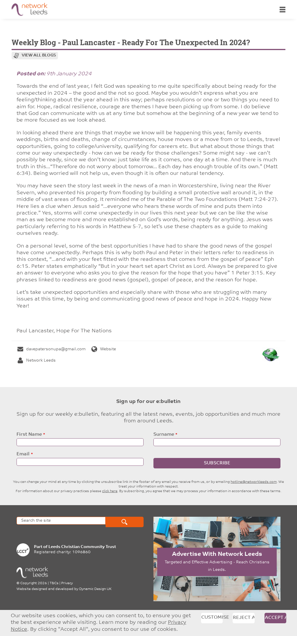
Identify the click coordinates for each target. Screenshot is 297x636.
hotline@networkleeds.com (254, 482)
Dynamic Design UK (95, 589)
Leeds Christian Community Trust (82, 547)
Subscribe (217, 463)
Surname (163, 434)
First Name (29, 434)
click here (109, 491)
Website (108, 349)
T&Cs (54, 583)
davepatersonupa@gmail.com (56, 349)
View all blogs (39, 55)
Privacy (67, 583)
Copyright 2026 (33, 583)
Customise (212, 617)
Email (23, 454)
